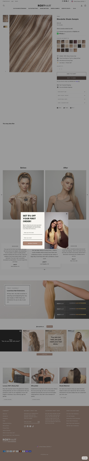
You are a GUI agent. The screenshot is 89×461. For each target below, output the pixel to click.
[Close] (66, 213)
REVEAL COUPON (32, 243)
